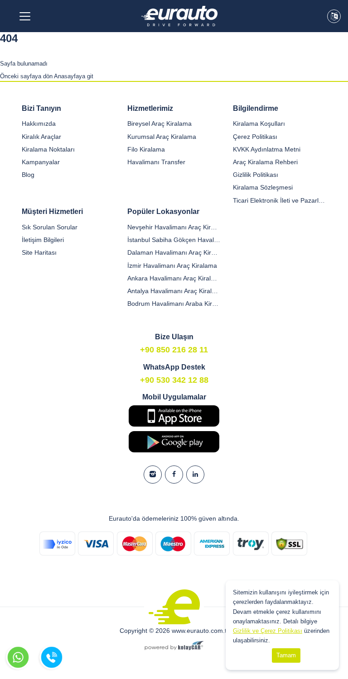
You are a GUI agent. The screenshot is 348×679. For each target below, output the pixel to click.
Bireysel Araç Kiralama (159, 123)
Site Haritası (39, 252)
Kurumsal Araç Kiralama (161, 136)
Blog (28, 174)
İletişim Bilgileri (43, 239)
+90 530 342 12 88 (174, 380)
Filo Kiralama (146, 149)
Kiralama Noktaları (48, 149)
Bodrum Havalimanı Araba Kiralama (174, 303)
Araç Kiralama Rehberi (265, 162)
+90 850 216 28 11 (174, 349)
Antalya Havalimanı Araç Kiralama (174, 290)
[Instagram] (153, 474)
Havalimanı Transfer (156, 162)
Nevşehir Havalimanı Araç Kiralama (174, 227)
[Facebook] (174, 474)
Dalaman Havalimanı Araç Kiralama (174, 252)
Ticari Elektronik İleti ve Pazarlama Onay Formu (279, 200)
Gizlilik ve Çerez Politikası (267, 630)
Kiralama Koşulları (259, 123)
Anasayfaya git (73, 76)
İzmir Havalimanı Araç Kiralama (172, 265)
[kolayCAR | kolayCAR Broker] (174, 646)
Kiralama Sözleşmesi (263, 187)
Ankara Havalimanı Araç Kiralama (174, 278)
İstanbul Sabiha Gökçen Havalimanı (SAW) (174, 239)
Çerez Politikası (255, 136)
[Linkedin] (195, 474)
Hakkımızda (39, 123)
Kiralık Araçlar (41, 136)
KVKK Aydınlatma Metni (266, 149)
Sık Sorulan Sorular (49, 227)
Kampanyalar (41, 162)
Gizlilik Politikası (255, 174)
